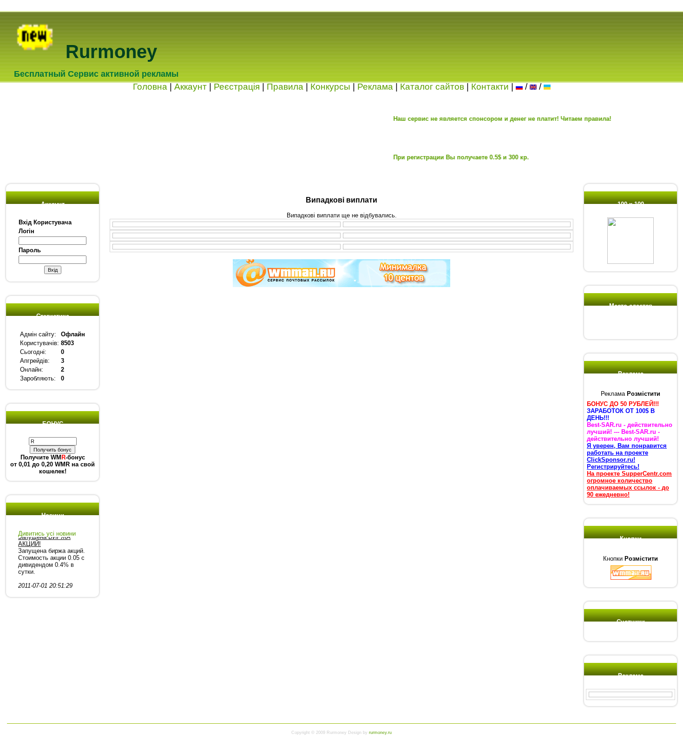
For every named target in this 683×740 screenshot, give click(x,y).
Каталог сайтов (432, 87)
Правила (285, 87)
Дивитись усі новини (47, 533)
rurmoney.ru (380, 732)
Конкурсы (330, 87)
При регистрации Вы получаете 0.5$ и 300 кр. (444, 157)
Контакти (490, 87)
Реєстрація (237, 87)
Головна (150, 87)
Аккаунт (190, 87)
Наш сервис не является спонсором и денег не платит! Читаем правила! (486, 118)
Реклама (375, 87)
